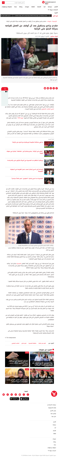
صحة (15, 7)
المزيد (56, 13)
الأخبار (56, 7)
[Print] (45, 88)
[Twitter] (24, 394)
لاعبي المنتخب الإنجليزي (47, 109)
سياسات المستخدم (51, 405)
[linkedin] (12, 394)
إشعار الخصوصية (52, 408)
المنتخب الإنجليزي (15, 343)
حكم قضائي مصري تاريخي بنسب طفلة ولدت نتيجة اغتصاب (17, 381)
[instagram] (20, 394)
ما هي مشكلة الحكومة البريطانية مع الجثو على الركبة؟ (27, 142)
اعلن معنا (54, 416)
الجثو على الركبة (42, 343)
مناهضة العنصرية (32, 343)
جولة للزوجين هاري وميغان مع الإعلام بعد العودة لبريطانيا (42, 364)
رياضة (20, 7)
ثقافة (33, 7)
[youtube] (16, 394)
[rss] (3, 394)
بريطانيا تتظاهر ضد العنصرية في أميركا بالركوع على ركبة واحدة (25, 160)
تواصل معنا (53, 413)
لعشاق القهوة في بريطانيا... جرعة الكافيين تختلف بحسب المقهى (18, 363)
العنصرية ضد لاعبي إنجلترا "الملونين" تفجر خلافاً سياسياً (27, 179)
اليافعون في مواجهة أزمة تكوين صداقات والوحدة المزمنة (42, 381)
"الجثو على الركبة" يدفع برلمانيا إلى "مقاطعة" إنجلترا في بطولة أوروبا (25, 152)
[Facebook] (28, 394)
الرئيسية (54, 21)
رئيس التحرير (53, 411)
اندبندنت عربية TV (53, 10)
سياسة (50, 7)
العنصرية (18, 263)
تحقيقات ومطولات (7, 7)
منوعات (27, 7)
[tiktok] (8, 394)
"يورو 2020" (20, 118)
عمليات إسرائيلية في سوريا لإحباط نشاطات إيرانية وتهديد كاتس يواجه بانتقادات (36, 15)
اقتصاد (39, 7)
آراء (44, 7)
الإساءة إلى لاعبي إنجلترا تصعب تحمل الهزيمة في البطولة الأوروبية (26, 170)
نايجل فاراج (24, 343)
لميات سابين (54, 36)
